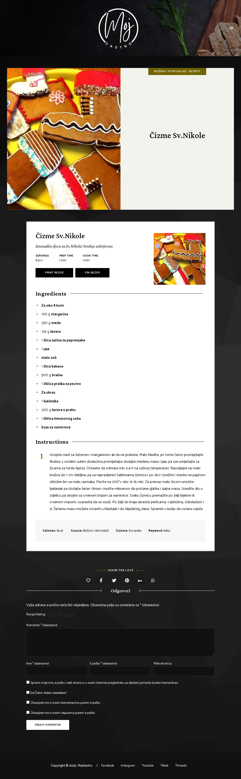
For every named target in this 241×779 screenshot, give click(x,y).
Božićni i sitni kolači (170, 71)
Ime (37, 663)
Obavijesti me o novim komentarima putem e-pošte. (65, 703)
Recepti (194, 71)
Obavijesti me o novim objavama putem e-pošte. (62, 713)
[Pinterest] (127, 581)
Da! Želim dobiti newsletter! (47, 693)
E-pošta (103, 663)
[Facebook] (101, 581)
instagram (128, 765)
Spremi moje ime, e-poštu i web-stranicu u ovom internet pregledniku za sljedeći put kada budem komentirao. (104, 683)
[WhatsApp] (153, 581)
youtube (147, 765)
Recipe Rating (35, 614)
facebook (107, 765)
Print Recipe (54, 272)
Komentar (41, 625)
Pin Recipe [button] (92, 272)
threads (181, 765)
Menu (231, 28)
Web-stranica (162, 663)
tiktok (164, 765)
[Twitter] (114, 581)
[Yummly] (140, 580)
